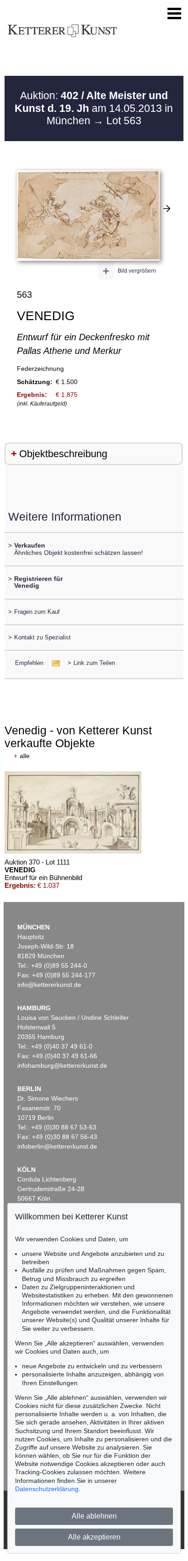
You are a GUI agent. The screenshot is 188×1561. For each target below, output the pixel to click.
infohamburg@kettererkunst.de (62, 1065)
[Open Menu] (174, 13)
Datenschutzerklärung (46, 1488)
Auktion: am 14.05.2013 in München (94, 108)
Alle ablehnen (94, 1516)
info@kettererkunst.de (49, 984)
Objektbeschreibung (63, 453)
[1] (166, 208)
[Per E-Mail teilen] (53, 662)
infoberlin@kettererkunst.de (57, 1146)
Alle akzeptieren (94, 1537)
